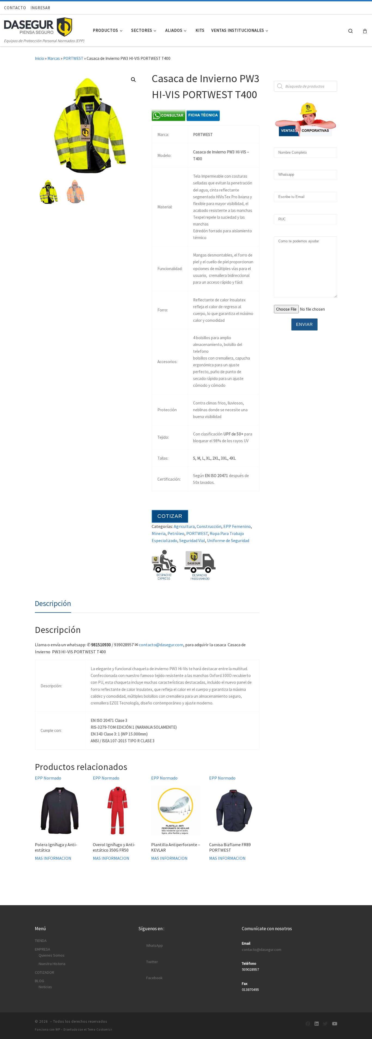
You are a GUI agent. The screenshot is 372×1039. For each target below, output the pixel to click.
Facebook (154, 977)
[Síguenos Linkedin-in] (317, 1024)
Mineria (159, 533)
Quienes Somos (52, 955)
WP (58, 1029)
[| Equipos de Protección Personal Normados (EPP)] (38, 25)
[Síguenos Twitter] (325, 1024)
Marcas (53, 58)
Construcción (209, 526)
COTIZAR (169, 516)
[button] (133, 80)
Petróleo (175, 533)
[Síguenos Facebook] (308, 1024)
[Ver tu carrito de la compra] (365, 30)
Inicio (39, 58)
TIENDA (41, 940)
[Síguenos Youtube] (334, 1024)
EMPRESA (42, 949)
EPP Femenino (237, 526)
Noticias (45, 986)
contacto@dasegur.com (161, 644)
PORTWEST (73, 58)
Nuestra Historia (52, 963)
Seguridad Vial (192, 540)
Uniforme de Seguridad (228, 540)
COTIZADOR (44, 972)
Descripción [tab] (53, 603)
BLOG (39, 980)
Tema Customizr (100, 1029)
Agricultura (184, 526)
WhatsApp (154, 945)
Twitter (152, 961)
